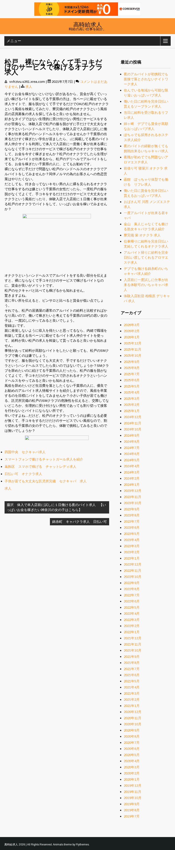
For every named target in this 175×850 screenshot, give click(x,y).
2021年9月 (132, 656)
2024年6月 (132, 454)
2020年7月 (132, 742)
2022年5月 (132, 607)
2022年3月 (132, 620)
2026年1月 (132, 337)
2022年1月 (132, 632)
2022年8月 (132, 589)
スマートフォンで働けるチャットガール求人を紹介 (44, 459)
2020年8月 (132, 736)
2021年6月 (132, 675)
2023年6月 (132, 527)
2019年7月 (132, 816)
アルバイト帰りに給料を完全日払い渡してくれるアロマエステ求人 (146, 257)
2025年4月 (132, 392)
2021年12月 (133, 638)
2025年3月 (132, 398)
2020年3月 (132, 767)
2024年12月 (133, 417)
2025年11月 (132, 349)
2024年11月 (132, 423)
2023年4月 (132, 540)
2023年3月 (132, 546)
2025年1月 (132, 411)
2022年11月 (132, 570)
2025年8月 (132, 368)
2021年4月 (132, 687)
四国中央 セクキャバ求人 (25, 452)
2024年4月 (132, 466)
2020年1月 (132, 779)
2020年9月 (132, 730)
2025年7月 (132, 374)
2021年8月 (132, 663)
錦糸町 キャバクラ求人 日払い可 (79, 522)
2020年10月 (133, 724)
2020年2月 (132, 773)
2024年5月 (132, 460)
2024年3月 (132, 472)
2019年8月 (132, 810)
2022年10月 (133, 577)
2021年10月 (133, 650)
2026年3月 (132, 325)
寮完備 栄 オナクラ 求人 (142, 235)
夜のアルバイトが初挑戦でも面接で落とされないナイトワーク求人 (146, 79)
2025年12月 (133, 343)
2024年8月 (132, 441)
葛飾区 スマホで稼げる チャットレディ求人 (40, 466)
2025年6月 (132, 380)
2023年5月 (132, 534)
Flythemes (82, 844)
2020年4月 (132, 761)
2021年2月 (132, 699)
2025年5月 (132, 386)
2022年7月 (132, 595)
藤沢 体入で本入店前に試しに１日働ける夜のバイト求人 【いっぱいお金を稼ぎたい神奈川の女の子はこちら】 (56, 507)
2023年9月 (132, 509)
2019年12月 (133, 785)
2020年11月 (132, 718)
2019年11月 (132, 792)
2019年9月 (132, 804)
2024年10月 (133, 429)
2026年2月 (132, 331)
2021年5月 (132, 681)
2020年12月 (133, 712)
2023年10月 (133, 503)
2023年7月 (132, 521)
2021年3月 (132, 693)
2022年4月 (132, 613)
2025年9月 (132, 362)
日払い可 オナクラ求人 (23, 474)
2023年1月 (132, 558)
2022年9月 (132, 583)
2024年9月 (132, 435)
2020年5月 (132, 755)
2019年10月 (133, 798)
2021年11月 (132, 644)
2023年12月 (133, 491)
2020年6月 (132, 749)
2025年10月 (133, 355)
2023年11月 (132, 497)
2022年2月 (132, 626)
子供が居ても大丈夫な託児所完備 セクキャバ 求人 (46, 481)
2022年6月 (132, 601)
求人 (28, 87)
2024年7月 (132, 448)
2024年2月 (132, 478)
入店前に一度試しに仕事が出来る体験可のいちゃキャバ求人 (146, 285)
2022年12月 (133, 564)
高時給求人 (87, 24)
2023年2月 (132, 552)
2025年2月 (132, 405)
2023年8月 (132, 515)
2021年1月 (132, 706)
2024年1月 (132, 484)
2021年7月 (132, 669)
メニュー (14, 41)
